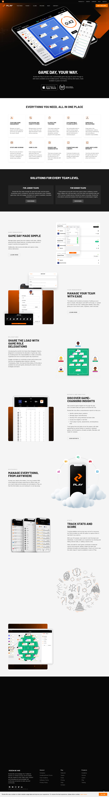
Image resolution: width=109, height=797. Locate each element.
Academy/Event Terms (46, 775)
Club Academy (44, 777)
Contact (104, 1)
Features (19, 5)
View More (30, 201)
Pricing (42, 5)
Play (83, 780)
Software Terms (44, 780)
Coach (83, 777)
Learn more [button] (83, 794)
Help (99, 1)
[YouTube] (12, 787)
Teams (62, 775)
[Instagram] (15, 787)
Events (88, 1)
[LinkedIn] (21, 787)
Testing (84, 782)
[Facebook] (9, 787)
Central (84, 775)
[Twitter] (18, 787)
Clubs (35, 5)
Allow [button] (103, 794)
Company (94, 1)
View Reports (74, 438)
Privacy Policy (44, 782)
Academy (84, 773)
